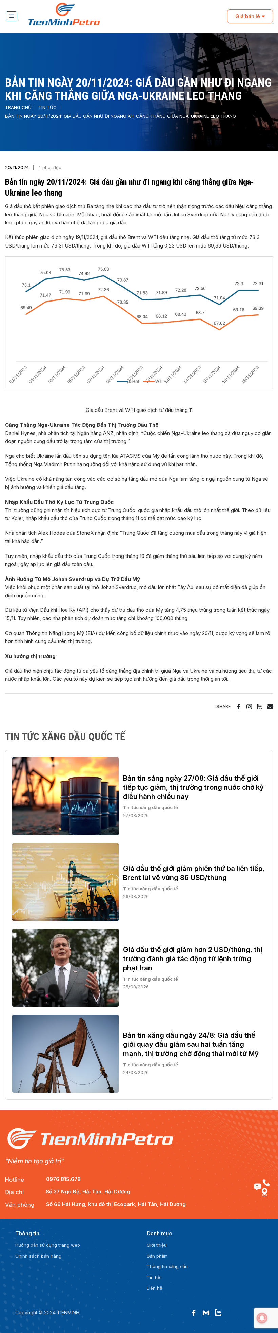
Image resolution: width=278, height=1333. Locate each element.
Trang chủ (18, 107)
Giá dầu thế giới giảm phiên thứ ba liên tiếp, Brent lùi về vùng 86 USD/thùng (193, 873)
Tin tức (47, 107)
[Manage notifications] (262, 1318)
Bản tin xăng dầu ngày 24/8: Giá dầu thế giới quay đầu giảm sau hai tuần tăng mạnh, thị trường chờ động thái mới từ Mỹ (191, 1044)
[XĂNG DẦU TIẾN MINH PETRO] (125, 16)
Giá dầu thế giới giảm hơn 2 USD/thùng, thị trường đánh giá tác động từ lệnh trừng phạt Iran (192, 958)
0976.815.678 (63, 1179)
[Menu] (12, 16)
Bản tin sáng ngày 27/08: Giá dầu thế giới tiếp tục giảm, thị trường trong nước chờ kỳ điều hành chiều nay (193, 787)
